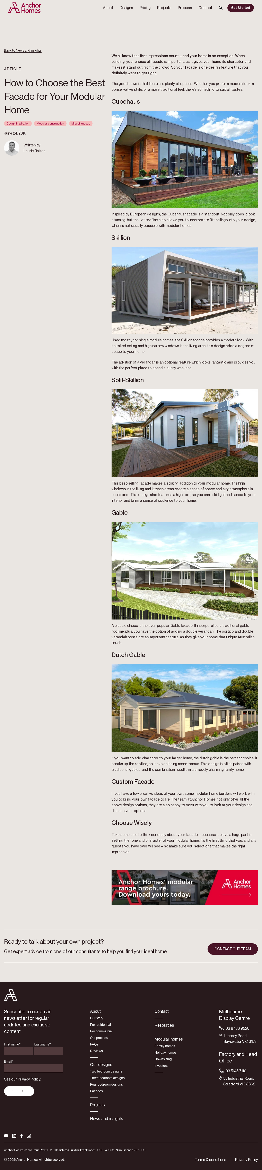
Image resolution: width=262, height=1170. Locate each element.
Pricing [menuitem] (145, 8)
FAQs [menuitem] (94, 1044)
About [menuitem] (108, 8)
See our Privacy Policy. (22, 1079)
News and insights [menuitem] (106, 1118)
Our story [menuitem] (96, 1018)
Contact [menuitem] (205, 8)
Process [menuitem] (185, 8)
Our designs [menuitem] (101, 1064)
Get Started (240, 8)
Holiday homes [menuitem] (165, 1052)
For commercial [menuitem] (101, 1031)
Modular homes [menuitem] (169, 1039)
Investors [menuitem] (161, 1065)
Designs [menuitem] (126, 8)
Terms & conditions (210, 1160)
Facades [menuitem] (96, 1091)
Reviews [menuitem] (96, 1051)
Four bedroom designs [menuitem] (106, 1084)
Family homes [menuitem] (165, 1046)
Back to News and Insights (23, 50)
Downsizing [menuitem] (163, 1059)
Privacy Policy (246, 1160)
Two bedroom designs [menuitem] (106, 1071)
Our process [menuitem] (99, 1038)
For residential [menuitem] (100, 1024)
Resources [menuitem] (164, 1025)
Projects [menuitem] (164, 8)
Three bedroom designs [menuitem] (107, 1078)
